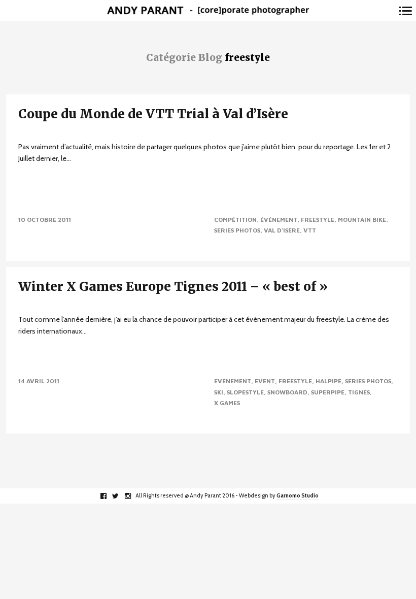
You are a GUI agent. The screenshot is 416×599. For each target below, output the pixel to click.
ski (218, 392)
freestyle (317, 219)
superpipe (327, 392)
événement (278, 219)
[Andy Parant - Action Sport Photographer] (208, 11)
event (265, 381)
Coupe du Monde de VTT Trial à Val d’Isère (153, 114)
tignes (359, 392)
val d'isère (282, 230)
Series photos (237, 230)
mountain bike (362, 219)
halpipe (328, 381)
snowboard (287, 392)
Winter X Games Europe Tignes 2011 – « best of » (173, 286)
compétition (235, 219)
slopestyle (245, 392)
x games (227, 403)
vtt (309, 230)
